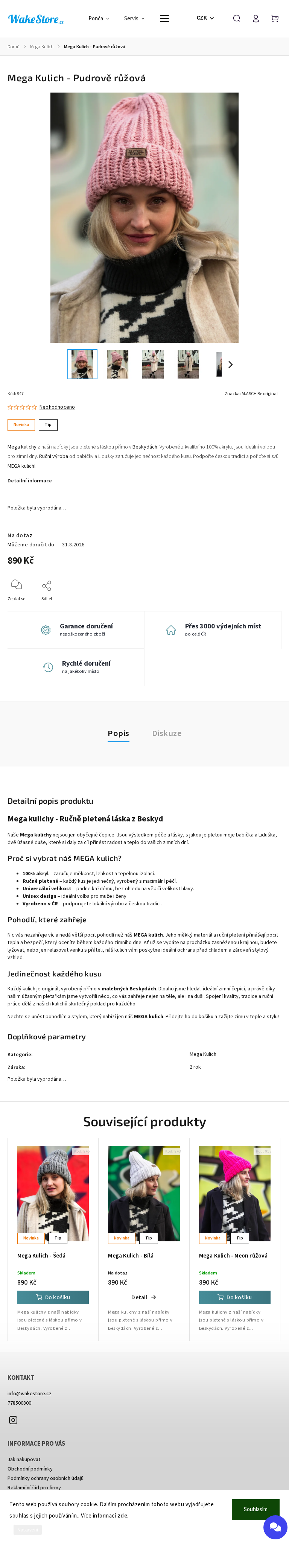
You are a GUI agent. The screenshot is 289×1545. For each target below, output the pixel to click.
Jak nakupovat (24, 1459)
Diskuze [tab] (167, 733)
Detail (139, 1297)
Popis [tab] (118, 733)
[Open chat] (275, 1527)
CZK (202, 18)
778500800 (19, 1403)
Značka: (251, 394)
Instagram (13, 1420)
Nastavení (27, 1530)
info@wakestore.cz (30, 1393)
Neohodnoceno (57, 407)
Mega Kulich (203, 1054)
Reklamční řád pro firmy (34, 1488)
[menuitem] (102, 19)
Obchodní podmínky (30, 1469)
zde (122, 1516)
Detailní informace (30, 481)
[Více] (164, 18)
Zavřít (258, 609)
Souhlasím (256, 1509)
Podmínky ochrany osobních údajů (46, 1478)
